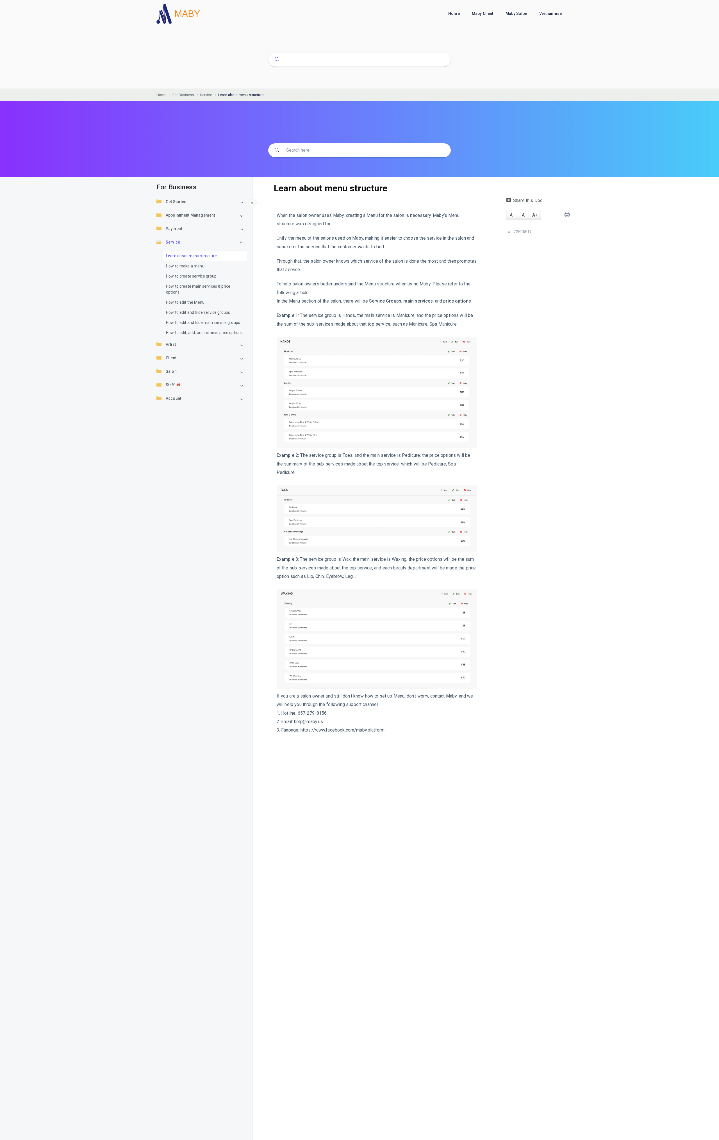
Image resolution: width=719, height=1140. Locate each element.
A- (512, 215)
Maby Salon (517, 13)
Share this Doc (527, 200)
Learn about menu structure (191, 256)
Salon (171, 371)
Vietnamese (551, 13)
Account (173, 398)
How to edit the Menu (185, 302)
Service (173, 242)
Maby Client (483, 13)
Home (454, 13)
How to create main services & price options (198, 289)
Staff (170, 385)
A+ (535, 215)
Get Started (176, 202)
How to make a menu (185, 266)
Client (171, 358)
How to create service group (191, 276)
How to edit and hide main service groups (203, 323)
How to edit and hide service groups (198, 312)
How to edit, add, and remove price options (204, 333)
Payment (174, 229)
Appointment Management (190, 215)
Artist (171, 344)
